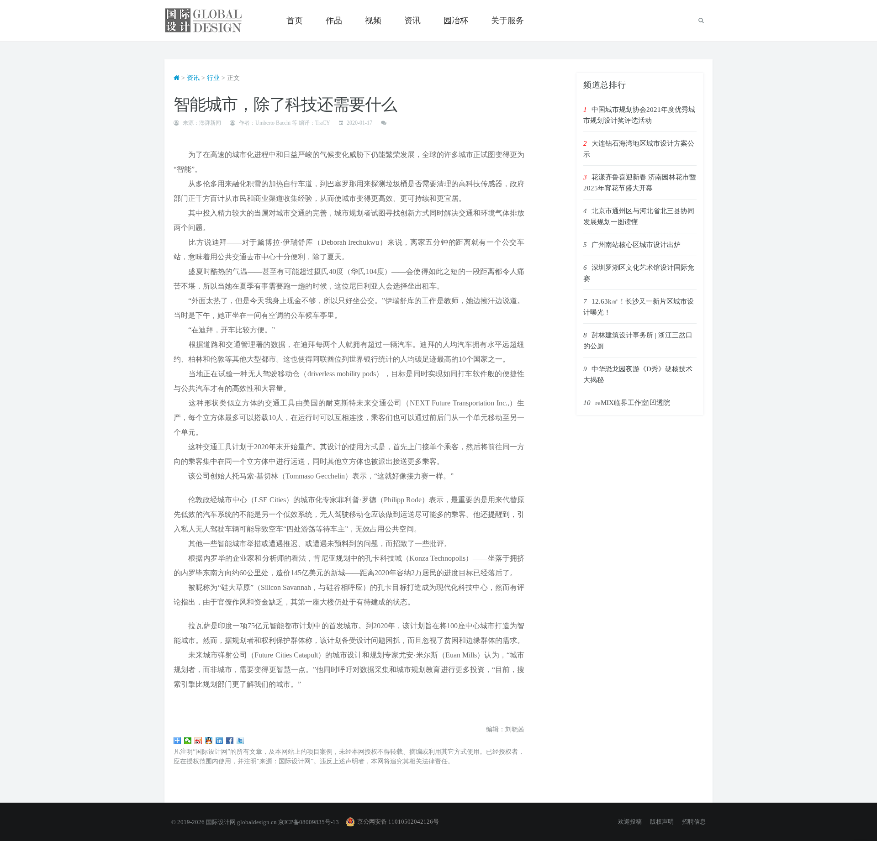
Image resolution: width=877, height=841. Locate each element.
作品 (334, 20)
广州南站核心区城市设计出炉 (636, 244)
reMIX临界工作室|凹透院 (632, 402)
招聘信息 (694, 821)
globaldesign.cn (257, 822)
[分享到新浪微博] (198, 740)
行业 (213, 77)
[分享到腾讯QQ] (209, 740)
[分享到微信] (188, 740)
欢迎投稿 (630, 821)
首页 (294, 20)
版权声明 (662, 821)
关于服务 (507, 20)
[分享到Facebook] (230, 740)
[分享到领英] (219, 740)
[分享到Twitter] (240, 740)
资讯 (412, 20)
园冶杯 (456, 20)
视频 (373, 20)
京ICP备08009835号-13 (308, 822)
